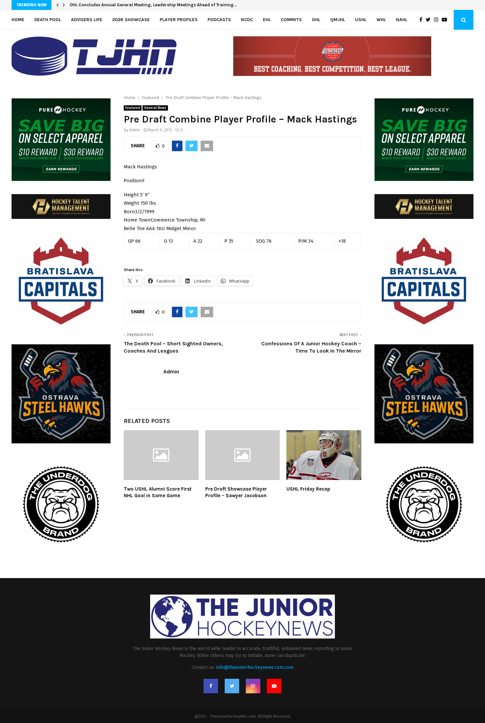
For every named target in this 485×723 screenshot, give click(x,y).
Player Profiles (179, 19)
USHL (361, 19)
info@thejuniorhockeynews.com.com (254, 667)
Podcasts (219, 19)
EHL (267, 19)
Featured (132, 108)
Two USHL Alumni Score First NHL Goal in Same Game (157, 492)
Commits (291, 19)
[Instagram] (438, 20)
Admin (134, 130)
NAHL (401, 19)
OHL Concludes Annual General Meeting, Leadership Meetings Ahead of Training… (153, 4)
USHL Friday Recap (308, 489)
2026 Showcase (131, 19)
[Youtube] (446, 20)
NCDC (247, 19)
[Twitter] (430, 20)
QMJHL (337, 19)
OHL (316, 19)
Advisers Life (86, 19)
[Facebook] (422, 20)
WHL (381, 19)
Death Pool (47, 19)
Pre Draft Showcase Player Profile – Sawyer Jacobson (236, 492)
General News (155, 108)
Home (18, 19)
